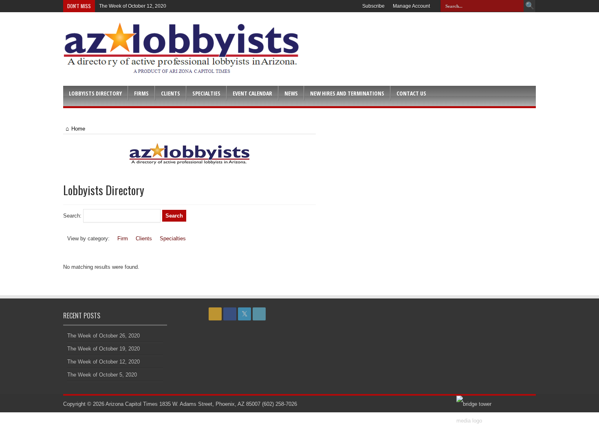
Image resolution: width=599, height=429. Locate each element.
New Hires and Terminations (347, 93)
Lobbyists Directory (95, 93)
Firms (141, 93)
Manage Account (411, 6)
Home (78, 129)
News (291, 93)
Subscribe (373, 6)
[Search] (530, 6)
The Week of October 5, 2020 (102, 375)
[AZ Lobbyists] (181, 71)
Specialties (206, 93)
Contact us (411, 93)
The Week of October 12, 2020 (132, 6)
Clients (170, 93)
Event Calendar (252, 93)
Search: (72, 216)
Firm (122, 238)
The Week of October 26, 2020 (103, 336)
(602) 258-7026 (279, 404)
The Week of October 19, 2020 (103, 349)
